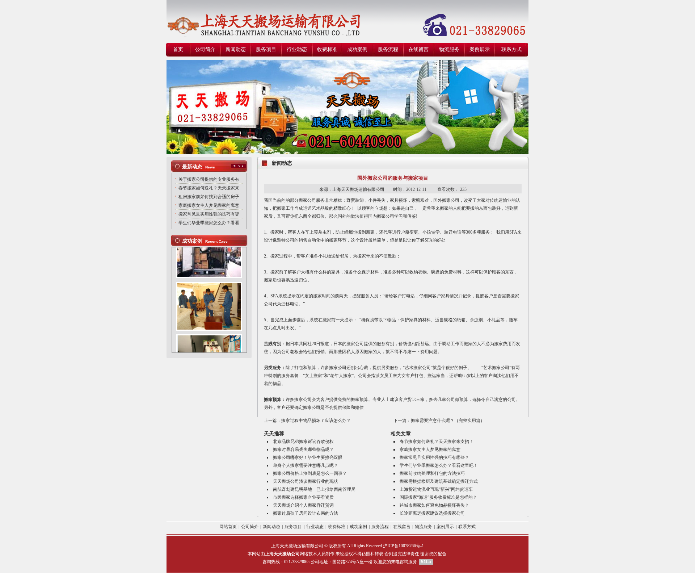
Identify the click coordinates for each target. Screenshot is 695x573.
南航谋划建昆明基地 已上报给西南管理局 (314, 489)
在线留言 (418, 49)
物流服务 (449, 49)
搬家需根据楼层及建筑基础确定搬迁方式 (439, 481)
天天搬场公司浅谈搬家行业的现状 (305, 481)
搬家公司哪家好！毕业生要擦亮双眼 (307, 457)
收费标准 (327, 49)
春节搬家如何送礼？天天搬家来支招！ (436, 441)
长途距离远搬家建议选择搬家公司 (432, 513)
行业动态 (297, 49)
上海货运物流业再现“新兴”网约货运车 (436, 489)
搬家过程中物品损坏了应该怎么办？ (316, 420)
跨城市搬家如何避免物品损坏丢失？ (434, 505)
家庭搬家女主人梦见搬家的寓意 (430, 449)
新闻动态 (236, 49)
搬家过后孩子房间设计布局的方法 (305, 513)
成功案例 (357, 49)
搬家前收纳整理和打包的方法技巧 (432, 473)
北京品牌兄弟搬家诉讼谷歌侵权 (303, 441)
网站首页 (228, 526)
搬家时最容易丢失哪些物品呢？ (303, 449)
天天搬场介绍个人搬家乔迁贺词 (303, 505)
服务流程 (388, 49)
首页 (178, 49)
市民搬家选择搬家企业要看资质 (303, 497)
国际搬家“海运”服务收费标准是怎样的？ (438, 497)
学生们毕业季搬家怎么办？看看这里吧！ (439, 465)
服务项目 (266, 49)
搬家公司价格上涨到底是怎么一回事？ (310, 473)
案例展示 (479, 49)
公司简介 (205, 49)
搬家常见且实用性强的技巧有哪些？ (434, 457)
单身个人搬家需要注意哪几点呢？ (305, 465)
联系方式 (511, 49)
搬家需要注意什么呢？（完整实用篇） (448, 420)
